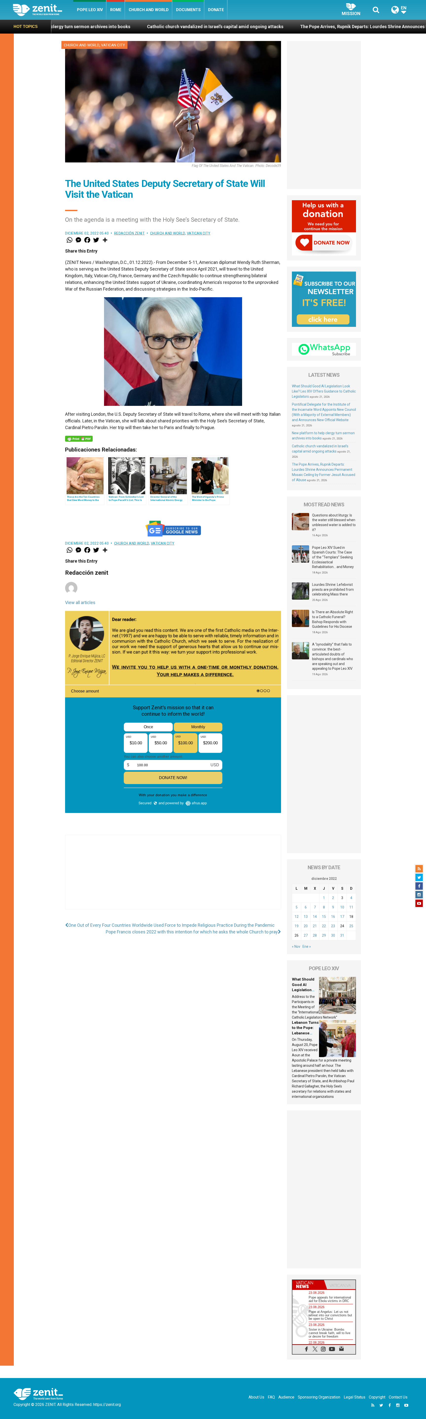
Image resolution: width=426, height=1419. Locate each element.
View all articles (80, 602)
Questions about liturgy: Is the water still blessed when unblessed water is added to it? (334, 522)
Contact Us (398, 1397)
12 (297, 917)
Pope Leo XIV (90, 9)
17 (342, 917)
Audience (286, 1397)
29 (324, 935)
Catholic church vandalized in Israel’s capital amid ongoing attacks (117, 26)
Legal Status (354, 1397)
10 (342, 907)
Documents (188, 9)
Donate (216, 9)
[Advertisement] (173, 877)
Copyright (377, 1397)
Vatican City (113, 45)
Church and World (149, 9)
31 (342, 935)
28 (315, 935)
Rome (115, 9)
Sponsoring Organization (319, 1397)
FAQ (271, 1397)
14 (315, 917)
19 (297, 926)
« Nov (296, 946)
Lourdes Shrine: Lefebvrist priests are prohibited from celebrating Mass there (333, 589)
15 (324, 917)
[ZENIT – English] (43, 10)
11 (351, 907)
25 (351, 926)
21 (315, 926)
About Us (256, 1397)
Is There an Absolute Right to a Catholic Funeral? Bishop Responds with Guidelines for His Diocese (332, 619)
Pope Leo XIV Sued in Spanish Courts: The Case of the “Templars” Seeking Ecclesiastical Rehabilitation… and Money (333, 557)
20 (306, 926)
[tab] (308, 1284)
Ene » (306, 946)
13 (306, 917)
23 (333, 926)
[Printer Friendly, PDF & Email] (79, 439)
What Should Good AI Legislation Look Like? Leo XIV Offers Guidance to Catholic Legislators (324, 391)
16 (333, 917)
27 (306, 935)
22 (324, 926)
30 (333, 935)
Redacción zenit (129, 233)
